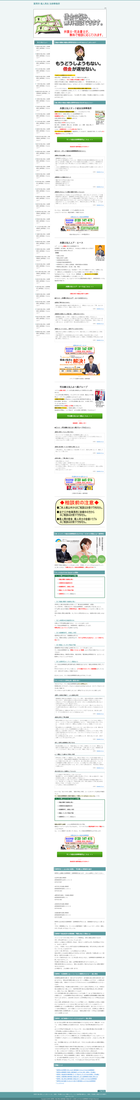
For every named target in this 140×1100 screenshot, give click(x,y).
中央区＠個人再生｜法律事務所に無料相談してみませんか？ (43, 311)
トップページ (60, 1083)
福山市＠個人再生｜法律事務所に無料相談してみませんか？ (43, 318)
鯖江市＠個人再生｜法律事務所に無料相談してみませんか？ (43, 145)
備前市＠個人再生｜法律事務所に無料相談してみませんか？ (43, 55)
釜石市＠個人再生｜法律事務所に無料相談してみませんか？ (43, 175)
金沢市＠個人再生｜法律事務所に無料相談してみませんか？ (43, 190)
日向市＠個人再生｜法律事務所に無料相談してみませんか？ (43, 265)
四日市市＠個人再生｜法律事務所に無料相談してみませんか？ (43, 138)
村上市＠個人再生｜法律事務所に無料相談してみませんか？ (43, 70)
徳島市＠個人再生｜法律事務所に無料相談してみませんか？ (43, 243)
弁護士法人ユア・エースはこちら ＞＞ (80, 286)
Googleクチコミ (100, 172)
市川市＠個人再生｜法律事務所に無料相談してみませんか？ (43, 115)
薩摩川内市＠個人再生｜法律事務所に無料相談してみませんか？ (43, 93)
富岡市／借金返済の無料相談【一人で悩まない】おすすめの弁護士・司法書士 (78, 1074)
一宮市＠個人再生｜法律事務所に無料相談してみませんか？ (43, 85)
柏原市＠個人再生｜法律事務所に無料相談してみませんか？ (43, 168)
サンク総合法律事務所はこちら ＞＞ (80, 139)
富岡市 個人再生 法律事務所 (47, 3)
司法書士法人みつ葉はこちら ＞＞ (79, 416)
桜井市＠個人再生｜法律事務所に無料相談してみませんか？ (43, 326)
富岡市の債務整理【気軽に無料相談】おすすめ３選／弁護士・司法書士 (76, 1072)
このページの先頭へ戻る (102, 1091)
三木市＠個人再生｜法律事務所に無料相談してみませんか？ (43, 123)
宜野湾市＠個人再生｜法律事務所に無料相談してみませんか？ (43, 213)
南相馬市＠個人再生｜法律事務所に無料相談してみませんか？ (43, 258)
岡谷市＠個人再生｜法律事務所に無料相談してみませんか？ (43, 160)
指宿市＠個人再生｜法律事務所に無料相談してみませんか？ (43, 296)
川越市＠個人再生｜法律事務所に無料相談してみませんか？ (43, 235)
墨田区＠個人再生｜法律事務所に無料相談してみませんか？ (43, 333)
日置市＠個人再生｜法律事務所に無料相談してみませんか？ (43, 153)
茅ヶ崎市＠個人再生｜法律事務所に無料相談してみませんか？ (43, 273)
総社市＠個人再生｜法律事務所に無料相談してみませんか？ (43, 281)
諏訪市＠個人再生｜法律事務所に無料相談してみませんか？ (43, 78)
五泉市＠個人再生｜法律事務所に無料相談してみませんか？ (43, 108)
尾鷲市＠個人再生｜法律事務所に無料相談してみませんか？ (43, 198)
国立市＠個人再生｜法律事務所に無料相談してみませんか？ (43, 303)
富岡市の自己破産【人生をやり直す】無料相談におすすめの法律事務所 (76, 1081)
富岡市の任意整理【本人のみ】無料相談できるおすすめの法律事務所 (75, 1070)
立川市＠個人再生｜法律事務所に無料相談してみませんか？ (43, 63)
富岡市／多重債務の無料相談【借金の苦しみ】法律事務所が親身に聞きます (77, 1076)
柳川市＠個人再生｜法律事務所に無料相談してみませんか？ (43, 205)
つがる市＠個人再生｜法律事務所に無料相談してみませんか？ (43, 228)
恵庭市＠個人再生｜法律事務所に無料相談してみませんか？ (43, 48)
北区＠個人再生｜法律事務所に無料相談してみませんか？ (43, 288)
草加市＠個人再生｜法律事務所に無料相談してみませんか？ (43, 220)
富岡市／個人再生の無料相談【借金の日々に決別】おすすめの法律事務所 (77, 1078)
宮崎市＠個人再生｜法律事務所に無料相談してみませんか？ (43, 250)
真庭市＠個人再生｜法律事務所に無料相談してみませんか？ (43, 130)
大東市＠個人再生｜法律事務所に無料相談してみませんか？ (43, 100)
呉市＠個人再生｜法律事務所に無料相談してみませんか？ (43, 183)
